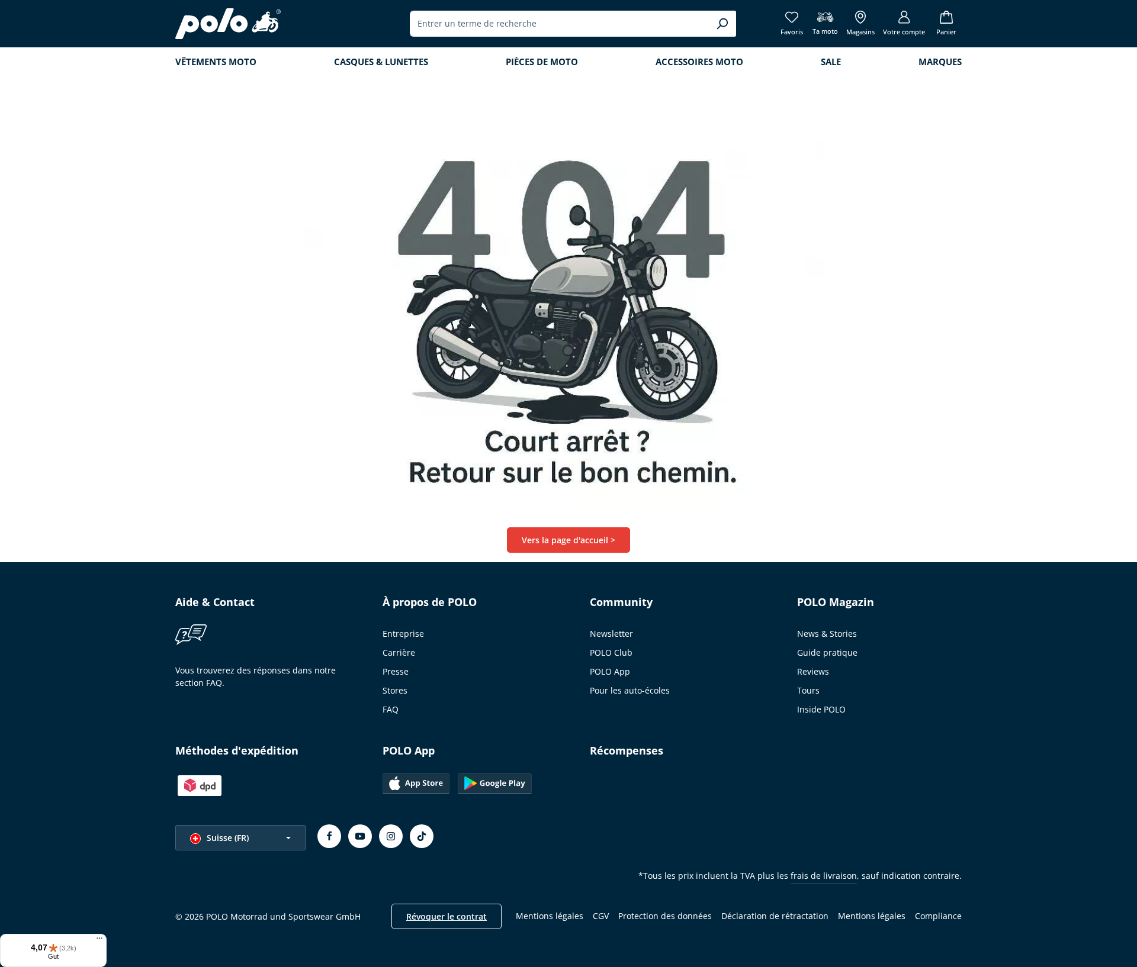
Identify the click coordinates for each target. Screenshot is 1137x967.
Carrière (399, 652)
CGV (601, 915)
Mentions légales (549, 915)
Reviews (813, 671)
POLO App (610, 671)
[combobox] (559, 24)
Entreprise (403, 633)
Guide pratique (827, 652)
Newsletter (611, 633)
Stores (395, 690)
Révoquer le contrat (446, 916)
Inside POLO (821, 709)
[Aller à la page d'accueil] (228, 23)
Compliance (938, 915)
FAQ (391, 709)
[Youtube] (360, 836)
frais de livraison (824, 875)
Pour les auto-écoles (630, 690)
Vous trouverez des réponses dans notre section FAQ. (255, 676)
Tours (808, 690)
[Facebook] (329, 836)
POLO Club (611, 652)
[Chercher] (722, 24)
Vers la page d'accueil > (568, 540)
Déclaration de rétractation (774, 915)
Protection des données (665, 915)
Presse (396, 671)
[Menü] (99, 941)
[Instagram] (391, 836)
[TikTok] (421, 836)
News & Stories (827, 633)
